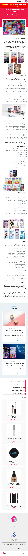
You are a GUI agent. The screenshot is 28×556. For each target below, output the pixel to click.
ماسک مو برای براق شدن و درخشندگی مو (17, 390)
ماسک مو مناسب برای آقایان (20, 384)
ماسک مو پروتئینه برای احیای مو (19, 387)
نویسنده (12, 328)
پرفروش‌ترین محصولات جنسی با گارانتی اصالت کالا (15, 363)
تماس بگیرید (11, 4)
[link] (14, 536)
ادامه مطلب (19, 340)
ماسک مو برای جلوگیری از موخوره (19, 393)
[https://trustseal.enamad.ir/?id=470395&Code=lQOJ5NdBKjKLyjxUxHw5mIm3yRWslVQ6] (14, 536)
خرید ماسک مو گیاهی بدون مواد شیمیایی (17, 381)
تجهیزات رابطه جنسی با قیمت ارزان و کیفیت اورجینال (14, 330)
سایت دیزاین (17, 544)
